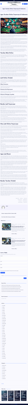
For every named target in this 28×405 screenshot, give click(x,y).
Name (1, 261)
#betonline (16, 238)
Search (3, 275)
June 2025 (3, 328)
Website (1, 267)
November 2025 (4, 320)
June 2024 (3, 348)
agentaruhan (17, 198)
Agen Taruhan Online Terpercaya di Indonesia (15, 10)
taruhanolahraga (20, 202)
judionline (21, 198)
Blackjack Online (4, 365)
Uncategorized (3, 378)
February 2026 (3, 315)
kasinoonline (25, 198)
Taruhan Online (5, 16)
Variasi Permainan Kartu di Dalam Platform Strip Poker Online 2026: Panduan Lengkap (11, 291)
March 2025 (3, 333)
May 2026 (3, 310)
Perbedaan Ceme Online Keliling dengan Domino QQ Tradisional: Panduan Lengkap (11, 285)
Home (8, 10)
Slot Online (3, 373)
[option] (4, 396)
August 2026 (3, 305)
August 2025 (3, 325)
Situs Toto (3, 383)
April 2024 (3, 351)
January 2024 (3, 356)
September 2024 (4, 343)
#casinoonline (19, 238)
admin (2, 16)
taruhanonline (25, 202)
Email (1, 264)
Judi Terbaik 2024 (4, 370)
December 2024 (4, 338)
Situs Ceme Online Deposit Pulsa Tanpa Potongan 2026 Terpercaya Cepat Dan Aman (11, 288)
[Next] (25, 389)
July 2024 (3, 346)
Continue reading (14, 233)
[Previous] (24, 389)
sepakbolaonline (25, 199)
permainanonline (20, 199)
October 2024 (3, 341)
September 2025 (4, 323)
